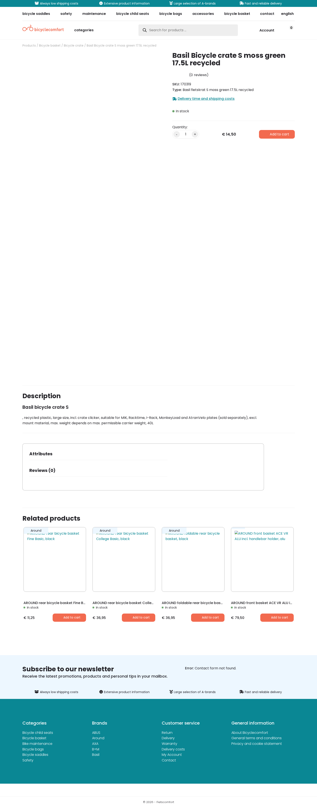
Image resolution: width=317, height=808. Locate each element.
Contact (169, 760)
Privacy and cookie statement (256, 743)
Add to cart (279, 134)
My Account (172, 754)
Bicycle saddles (35, 754)
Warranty (169, 743)
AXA (95, 743)
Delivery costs (173, 749)
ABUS (96, 732)
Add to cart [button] (71, 617)
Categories (84, 30)
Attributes (40, 454)
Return (167, 732)
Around (98, 738)
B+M (95, 749)
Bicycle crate (73, 45)
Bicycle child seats (37, 732)
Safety (27, 760)
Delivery (168, 738)
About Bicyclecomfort (249, 732)
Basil (95, 754)
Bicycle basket (50, 45)
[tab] (98, 455)
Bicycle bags (33, 749)
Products (29, 45)
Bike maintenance (37, 743)
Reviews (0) (42, 470)
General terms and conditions (256, 738)
